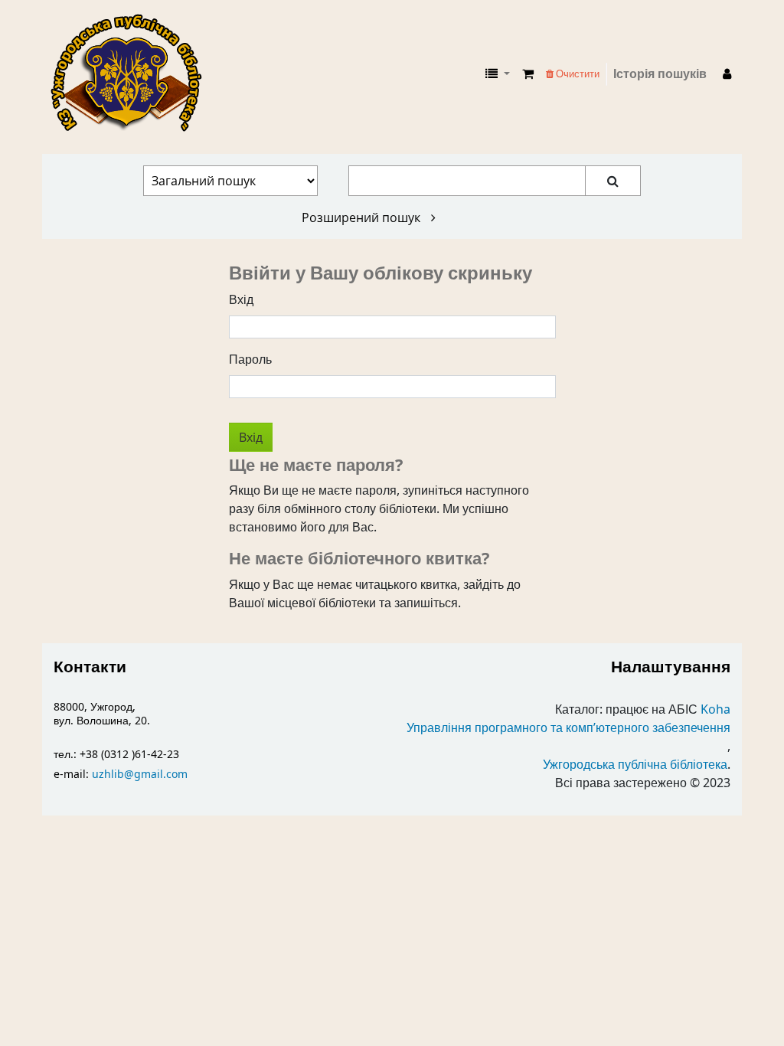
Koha (715, 710)
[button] (528, 74)
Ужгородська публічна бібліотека (635, 765)
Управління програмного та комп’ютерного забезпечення (568, 728)
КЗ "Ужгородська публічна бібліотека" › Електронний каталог (132, 74)
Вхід (241, 300)
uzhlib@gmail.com (140, 775)
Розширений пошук (362, 217)
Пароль (250, 360)
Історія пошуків (660, 74)
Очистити (576, 74)
